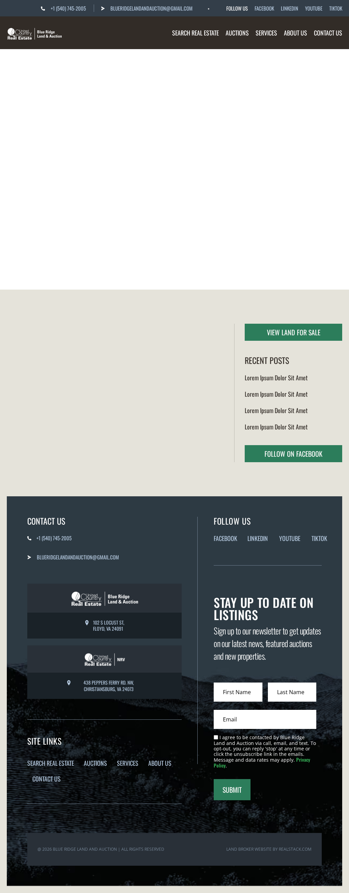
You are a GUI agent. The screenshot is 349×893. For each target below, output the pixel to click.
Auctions (237, 32)
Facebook (264, 8)
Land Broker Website (249, 849)
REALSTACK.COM (295, 849)
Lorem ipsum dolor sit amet (276, 377)
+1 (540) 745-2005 (68, 8)
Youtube (313, 8)
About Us (295, 32)
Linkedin (289, 8)
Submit (232, 790)
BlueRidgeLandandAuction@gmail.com (151, 8)
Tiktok (335, 8)
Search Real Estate (195, 32)
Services (266, 32)
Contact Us (328, 32)
